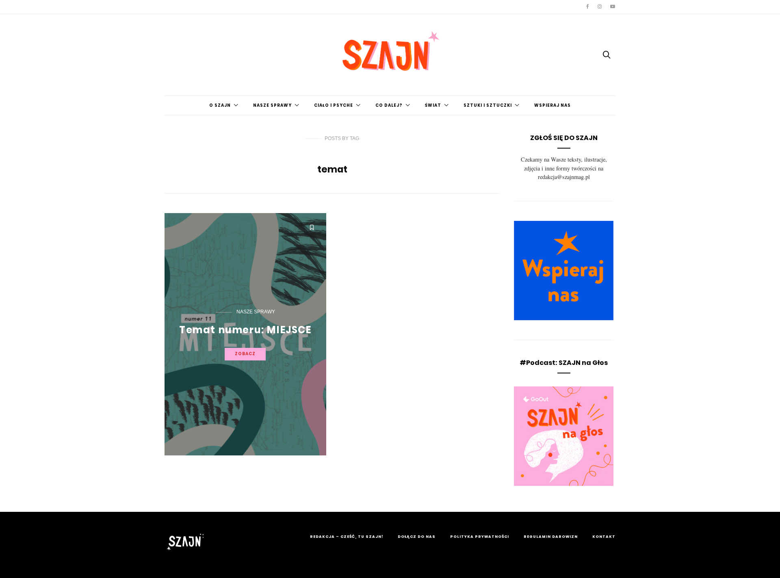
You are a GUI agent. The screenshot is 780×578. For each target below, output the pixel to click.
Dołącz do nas (417, 536)
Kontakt (603, 536)
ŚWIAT (433, 105)
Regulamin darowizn (551, 536)
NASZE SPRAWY (272, 105)
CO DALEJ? (389, 105)
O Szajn (220, 105)
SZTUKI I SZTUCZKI (488, 105)
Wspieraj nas (552, 105)
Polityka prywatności (479, 536)
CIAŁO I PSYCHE (333, 105)
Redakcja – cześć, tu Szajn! (346, 536)
